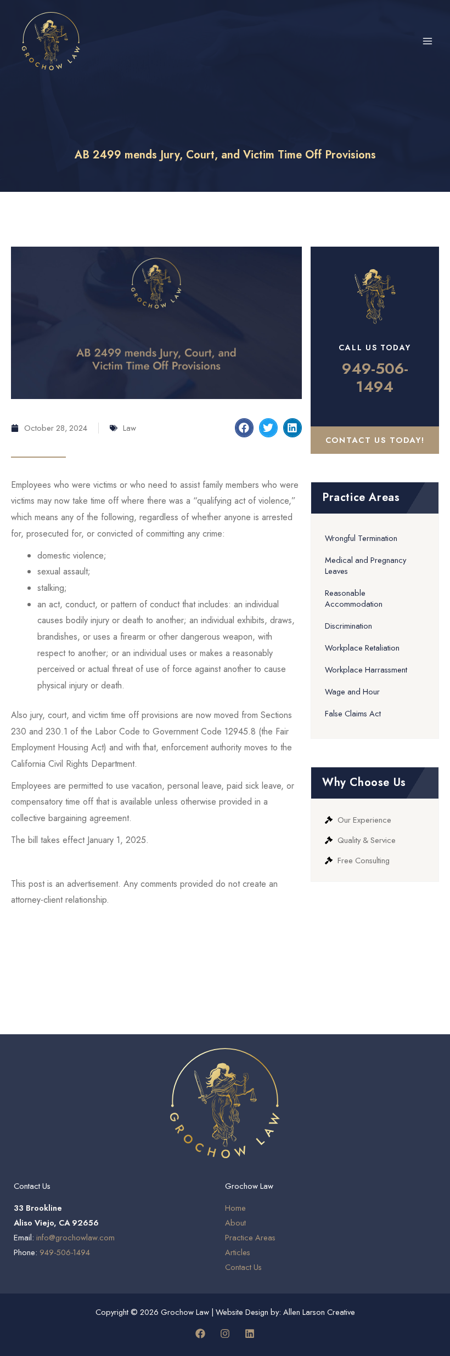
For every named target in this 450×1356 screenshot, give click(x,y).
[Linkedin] (250, 1333)
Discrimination (348, 625)
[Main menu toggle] (427, 41)
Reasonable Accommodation (354, 598)
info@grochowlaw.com (75, 1237)
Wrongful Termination (361, 538)
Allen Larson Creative (319, 1312)
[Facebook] (200, 1333)
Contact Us (243, 1267)
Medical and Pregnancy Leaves (365, 565)
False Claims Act (353, 713)
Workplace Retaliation (362, 647)
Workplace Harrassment (366, 669)
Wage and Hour (352, 691)
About (235, 1222)
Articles (237, 1252)
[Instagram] (225, 1333)
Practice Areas (250, 1237)
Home (235, 1207)
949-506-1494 (375, 377)
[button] (244, 427)
